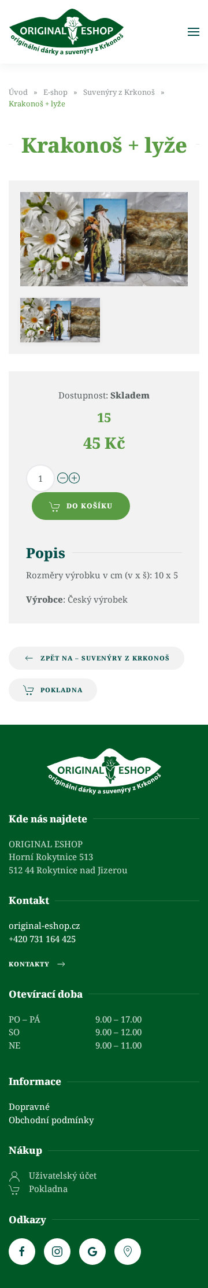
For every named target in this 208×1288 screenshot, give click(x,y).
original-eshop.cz (44, 925)
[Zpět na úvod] (66, 32)
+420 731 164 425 (42, 938)
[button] (193, 32)
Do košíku (89, 506)
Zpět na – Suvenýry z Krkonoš (105, 658)
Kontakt (29, 900)
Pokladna (61, 689)
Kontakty (29, 963)
